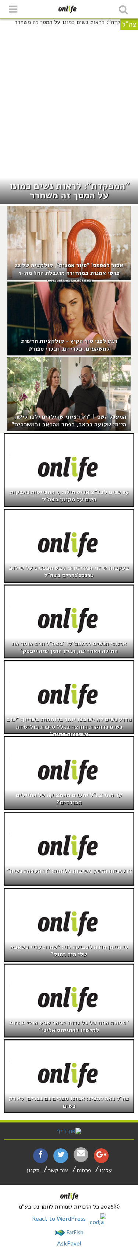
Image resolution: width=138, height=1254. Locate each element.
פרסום (84, 1170)
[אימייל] (81, 1153)
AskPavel (69, 1244)
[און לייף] (69, 1131)
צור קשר (58, 1170)
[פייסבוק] (40, 1155)
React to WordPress (60, 1219)
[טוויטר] (60, 1155)
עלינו (105, 1170)
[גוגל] (101, 1155)
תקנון (32, 1170)
